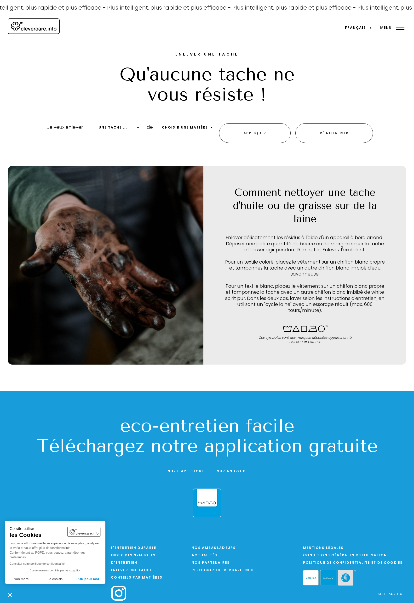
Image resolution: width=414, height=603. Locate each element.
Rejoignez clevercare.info (223, 570)
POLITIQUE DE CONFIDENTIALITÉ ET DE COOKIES (353, 563)
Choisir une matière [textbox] (185, 128)
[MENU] (399, 28)
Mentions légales (323, 548)
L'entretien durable (133, 548)
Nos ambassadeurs (214, 548)
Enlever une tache (131, 570)
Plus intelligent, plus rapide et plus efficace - (156, 8)
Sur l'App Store (186, 471)
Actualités (204, 555)
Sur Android (231, 471)
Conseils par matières (136, 578)
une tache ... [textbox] (113, 128)
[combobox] (113, 129)
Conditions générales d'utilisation (345, 555)
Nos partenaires (211, 563)
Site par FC (390, 594)
